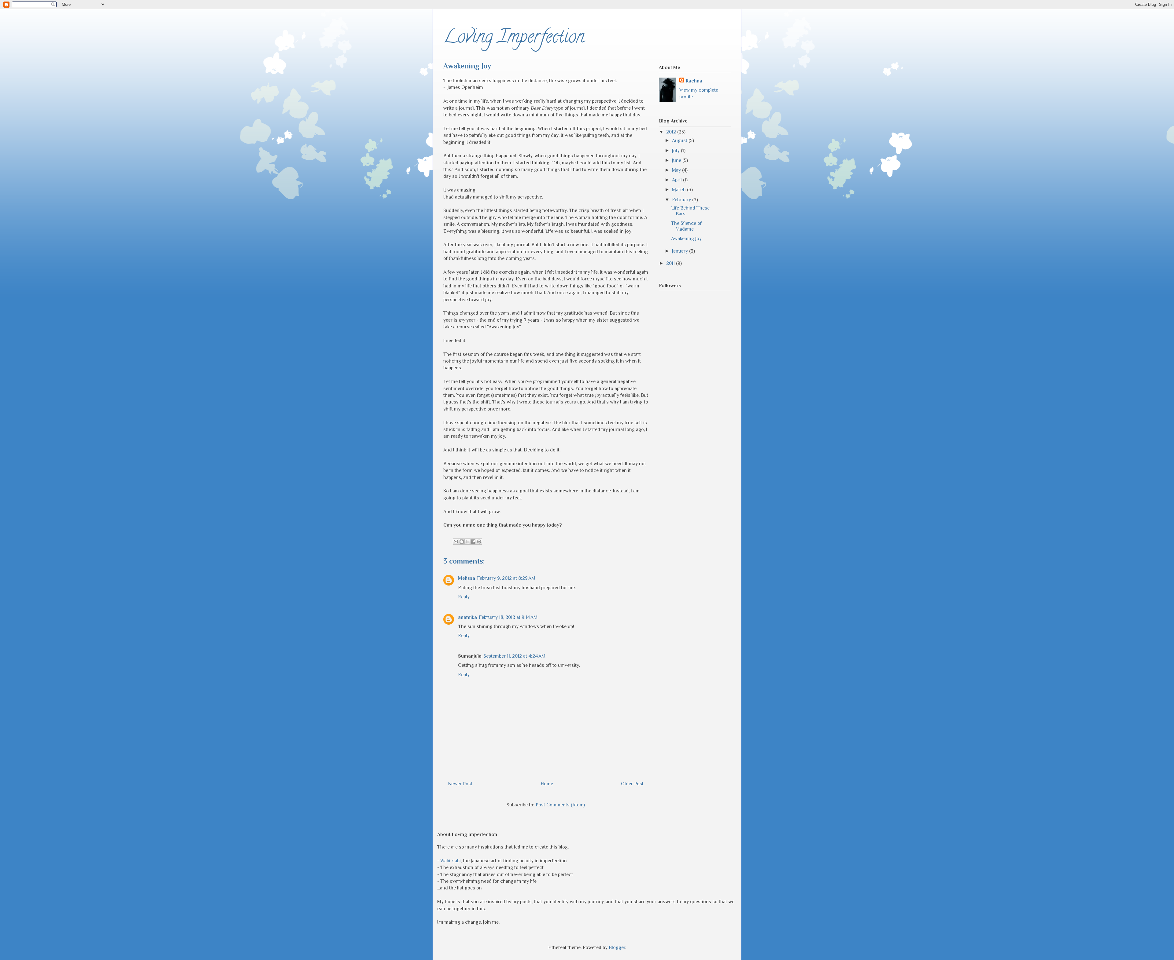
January (680, 251)
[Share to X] (467, 541)
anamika (467, 617)
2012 (671, 132)
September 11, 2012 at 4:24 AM (514, 656)
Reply (464, 597)
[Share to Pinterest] (479, 541)
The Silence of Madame (686, 226)
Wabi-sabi (450, 860)
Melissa (466, 578)
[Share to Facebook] (473, 541)
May (677, 170)
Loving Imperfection (514, 38)
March (679, 189)
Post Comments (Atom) (560, 805)
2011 (671, 263)
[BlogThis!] (462, 541)
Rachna (693, 81)
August (680, 140)
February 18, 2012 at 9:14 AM (508, 617)
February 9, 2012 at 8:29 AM (506, 578)
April (677, 180)
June (677, 160)
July (676, 150)
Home (547, 784)
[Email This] (456, 541)
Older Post (632, 784)
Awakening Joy (686, 238)
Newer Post (460, 784)
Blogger (617, 947)
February (682, 200)
